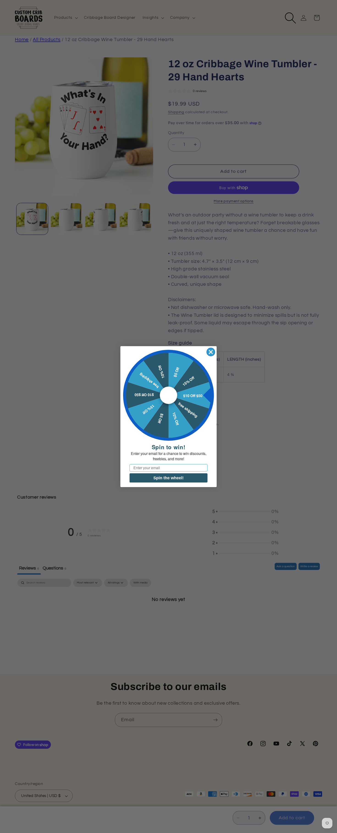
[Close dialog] (211, 352)
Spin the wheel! (168, 477)
